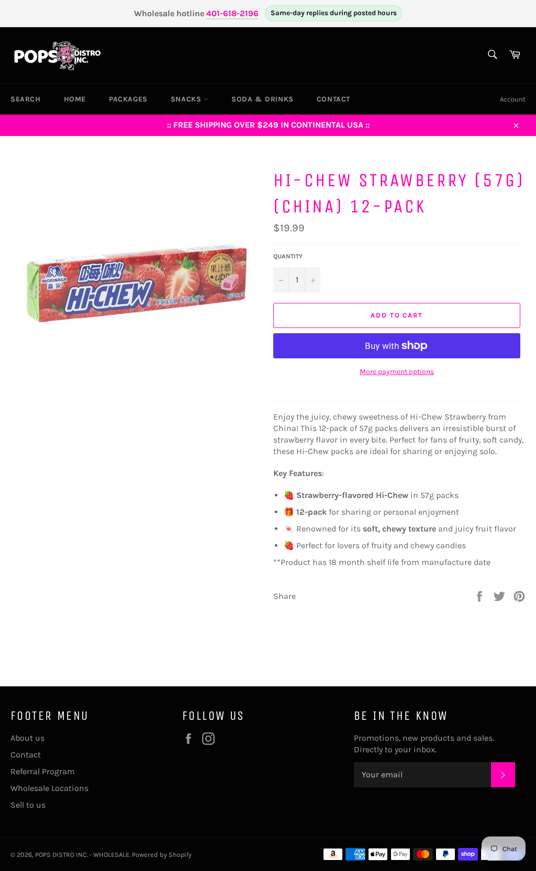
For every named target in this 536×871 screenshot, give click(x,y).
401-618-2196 (232, 13)
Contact (333, 99)
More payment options (397, 371)
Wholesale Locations (49, 788)
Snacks (187, 99)
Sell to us (28, 805)
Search (25, 99)
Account (513, 99)
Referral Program (42, 771)
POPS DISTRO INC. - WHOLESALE (82, 854)
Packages (128, 99)
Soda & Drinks (262, 99)
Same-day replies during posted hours (334, 13)
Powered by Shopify (162, 854)
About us (27, 738)
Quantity (288, 256)
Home (75, 99)
